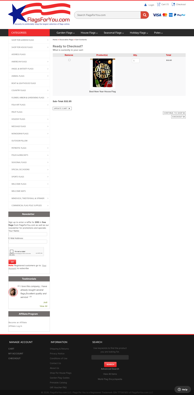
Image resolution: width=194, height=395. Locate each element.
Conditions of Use (58, 358)
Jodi (45, 302)
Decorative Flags (66, 40)
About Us (54, 368)
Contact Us (55, 363)
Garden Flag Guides (59, 377)
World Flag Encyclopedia (110, 379)
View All (43, 306)
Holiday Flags (138, 32)
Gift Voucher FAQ (58, 387)
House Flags (88, 32)
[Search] (145, 15)
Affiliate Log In (15, 326)
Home (55, 40)
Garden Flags (64, 32)
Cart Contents (81, 40)
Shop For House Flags (60, 373)
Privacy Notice (57, 353)
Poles (157, 32)
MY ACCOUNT (15, 353)
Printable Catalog (58, 382)
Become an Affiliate (17, 322)
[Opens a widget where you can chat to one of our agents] (182, 389)
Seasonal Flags (113, 32)
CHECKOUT (14, 358)
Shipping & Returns (59, 348)
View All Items (110, 374)
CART (11, 348)
